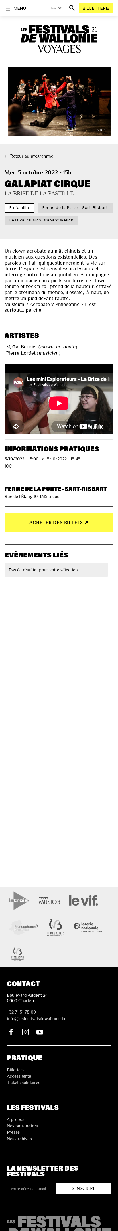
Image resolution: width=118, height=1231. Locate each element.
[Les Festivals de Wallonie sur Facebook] (11, 1032)
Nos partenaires (22, 1126)
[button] (56, 8)
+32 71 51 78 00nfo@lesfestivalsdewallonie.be (36, 1015)
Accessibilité (19, 1076)
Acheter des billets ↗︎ (59, 522)
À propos (15, 1119)
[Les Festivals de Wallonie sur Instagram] (25, 1032)
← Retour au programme (29, 156)
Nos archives (19, 1138)
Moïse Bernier (21, 347)
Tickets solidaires (23, 1082)
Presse (13, 1132)
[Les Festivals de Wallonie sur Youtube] (40, 1032)
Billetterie (96, 8)
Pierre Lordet (21, 353)
